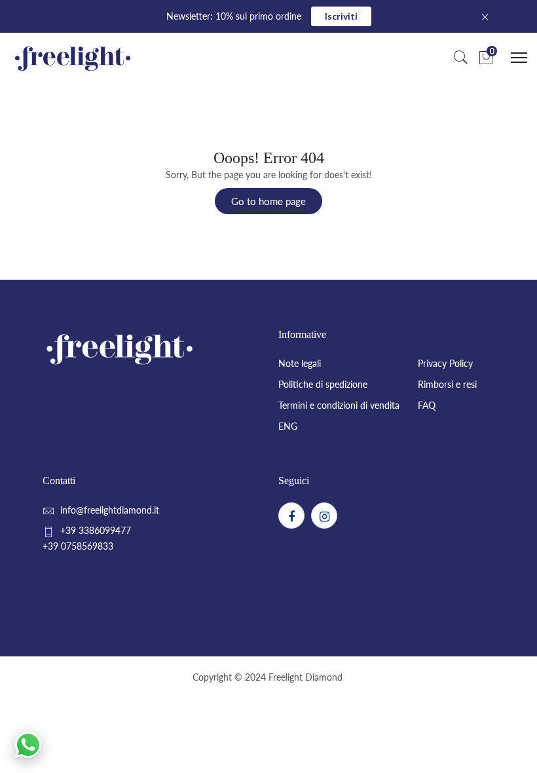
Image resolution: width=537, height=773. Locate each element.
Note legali (299, 363)
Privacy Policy (445, 363)
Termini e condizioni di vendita (338, 405)
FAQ (426, 405)
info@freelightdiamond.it (109, 510)
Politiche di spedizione (322, 384)
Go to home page (268, 201)
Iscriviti (341, 16)
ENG (287, 426)
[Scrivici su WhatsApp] (28, 745)
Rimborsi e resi (447, 384)
